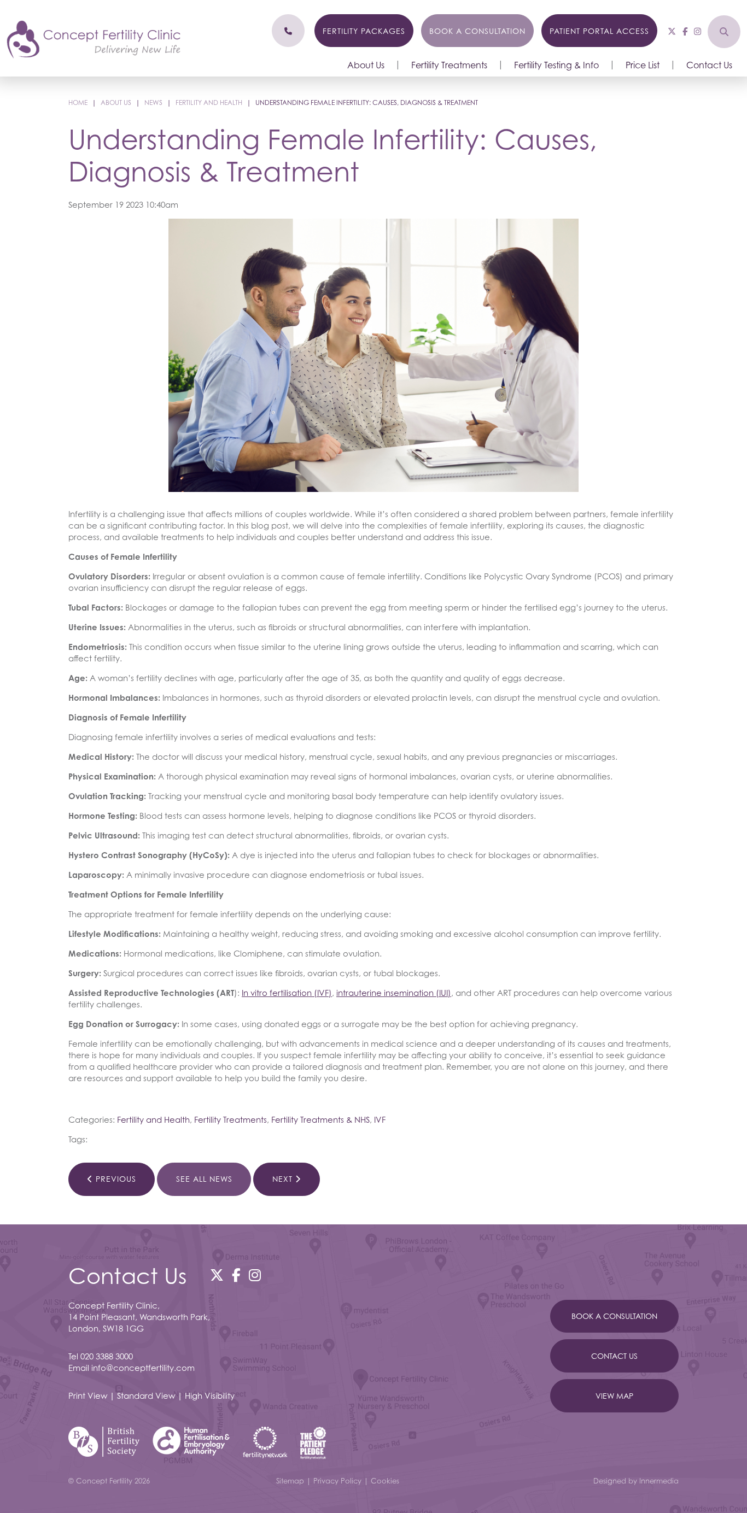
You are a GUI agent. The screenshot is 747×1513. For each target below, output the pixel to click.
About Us (365, 65)
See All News (204, 1178)
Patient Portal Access (599, 31)
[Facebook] (684, 31)
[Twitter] (672, 31)
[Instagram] (697, 31)
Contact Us (709, 65)
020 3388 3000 (106, 1356)
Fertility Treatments (449, 65)
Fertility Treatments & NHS (320, 1119)
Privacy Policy (337, 1480)
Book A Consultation (614, 1316)
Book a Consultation (477, 31)
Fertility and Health (153, 1119)
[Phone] (288, 30)
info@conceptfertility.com (143, 1368)
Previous (114, 1178)
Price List (643, 65)
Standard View (146, 1395)
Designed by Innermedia (636, 1480)
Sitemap (290, 1480)
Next (283, 1178)
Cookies (385, 1480)
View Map (614, 1395)
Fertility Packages (364, 31)
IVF (380, 1119)
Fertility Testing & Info (556, 65)
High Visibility (210, 1395)
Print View (87, 1395)
